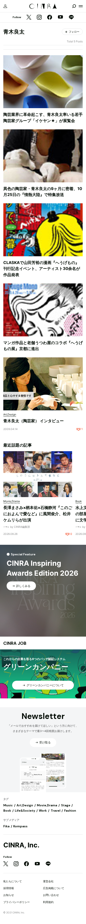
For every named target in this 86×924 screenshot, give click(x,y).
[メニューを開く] (80, 6)
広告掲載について (53, 888)
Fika (6, 826)
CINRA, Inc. (21, 845)
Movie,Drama (47, 805)
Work (43, 810)
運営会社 (48, 881)
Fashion (70, 810)
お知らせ (8, 895)
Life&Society (25, 810)
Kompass (20, 826)
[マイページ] (5, 6)
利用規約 (48, 902)
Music (8, 805)
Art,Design (25, 805)
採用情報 (8, 888)
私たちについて (12, 881)
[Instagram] (39, 17)
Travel (55, 810)
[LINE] (71, 17)
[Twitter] (28, 17)
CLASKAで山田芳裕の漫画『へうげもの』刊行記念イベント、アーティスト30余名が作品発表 (41, 268)
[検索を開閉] (74, 6)
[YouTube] (60, 17)
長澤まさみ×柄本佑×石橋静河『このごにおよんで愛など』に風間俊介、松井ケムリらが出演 (37, 513)
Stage (65, 805)
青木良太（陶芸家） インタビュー (33, 421)
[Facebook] (49, 17)
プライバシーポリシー (16, 902)
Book (7, 810)
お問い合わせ (51, 895)
